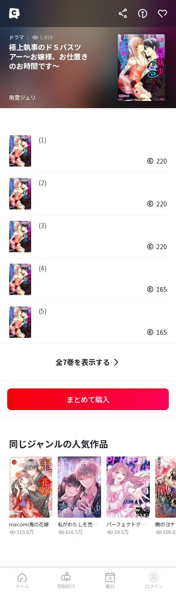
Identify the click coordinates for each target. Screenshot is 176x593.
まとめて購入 (88, 399)
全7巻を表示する (83, 361)
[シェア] (123, 13)
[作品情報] (142, 13)
